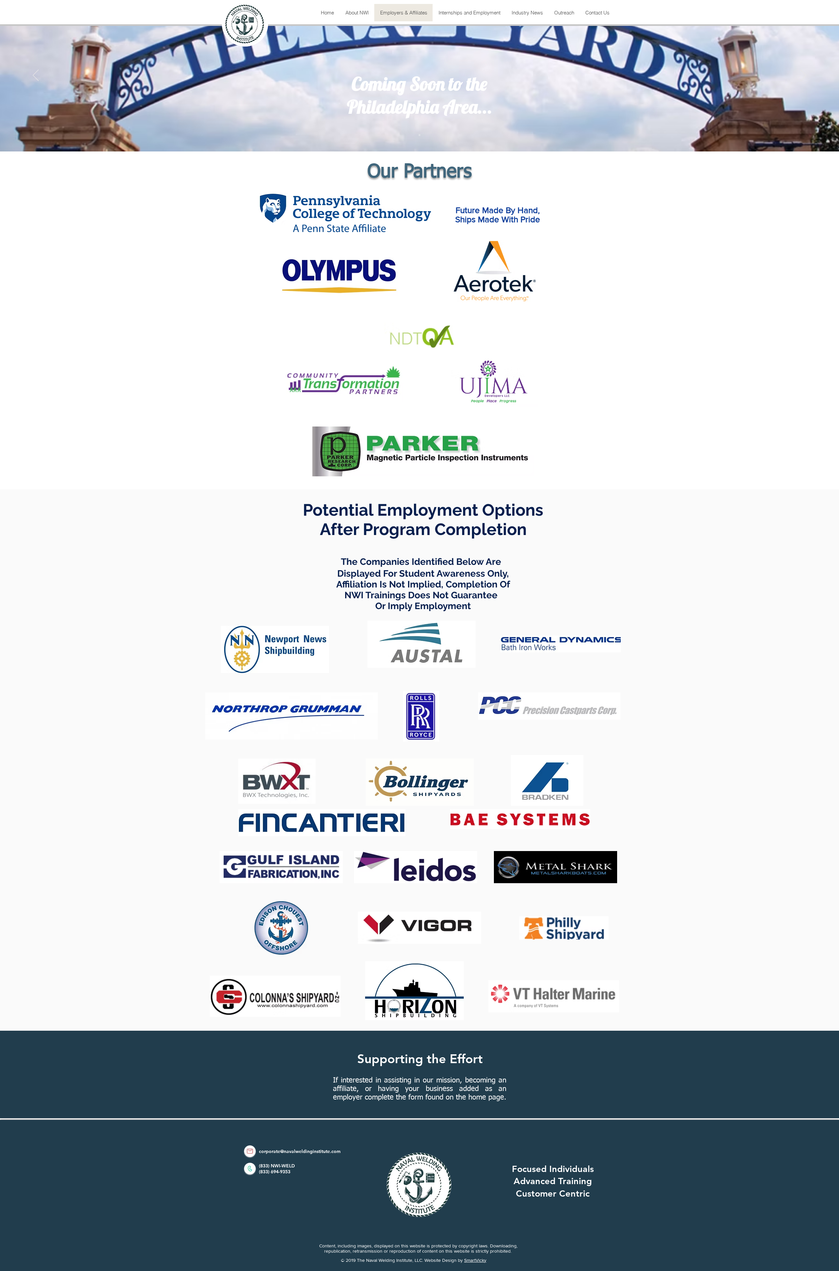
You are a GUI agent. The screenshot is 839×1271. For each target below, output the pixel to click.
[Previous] (36, 76)
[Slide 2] (419, 135)
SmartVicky (475, 1260)
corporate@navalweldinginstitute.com (300, 1151)
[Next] (803, 76)
